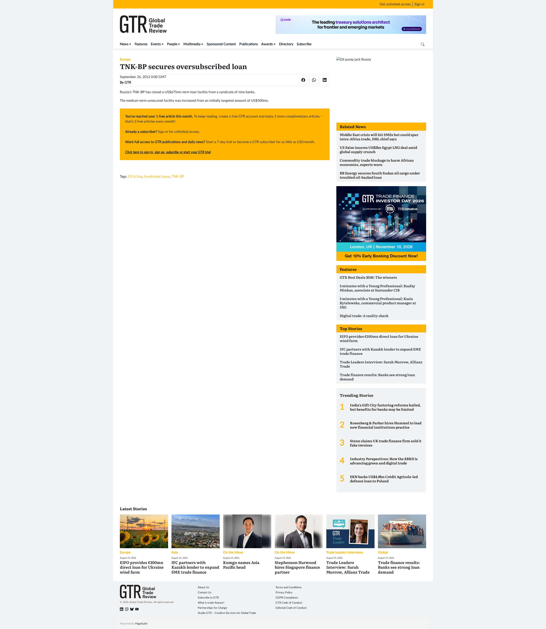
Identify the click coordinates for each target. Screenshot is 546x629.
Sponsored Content (221, 44)
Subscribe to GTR (208, 597)
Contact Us (204, 592)
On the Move (233, 552)
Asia (174, 552)
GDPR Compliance (287, 597)
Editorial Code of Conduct (291, 608)
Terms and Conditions (289, 587)
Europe (125, 59)
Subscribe (304, 44)
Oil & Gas (135, 176)
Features (141, 44)
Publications (248, 44)
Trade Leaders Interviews (344, 552)
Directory (286, 44)
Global (383, 552)
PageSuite (141, 623)
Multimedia (191, 44)
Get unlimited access (395, 4)
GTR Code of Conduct (289, 602)
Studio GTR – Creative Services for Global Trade (227, 613)
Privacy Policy (284, 592)
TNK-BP (178, 176)
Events (156, 44)
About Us (203, 587)
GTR (128, 82)
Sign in (419, 4)
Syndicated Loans (157, 176)
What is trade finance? (211, 602)
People (172, 44)
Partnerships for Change (212, 608)
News (124, 44)
